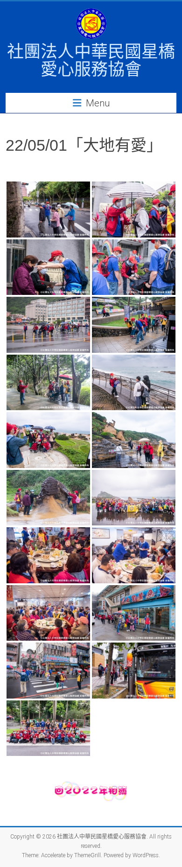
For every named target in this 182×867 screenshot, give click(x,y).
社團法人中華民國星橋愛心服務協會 (91, 60)
